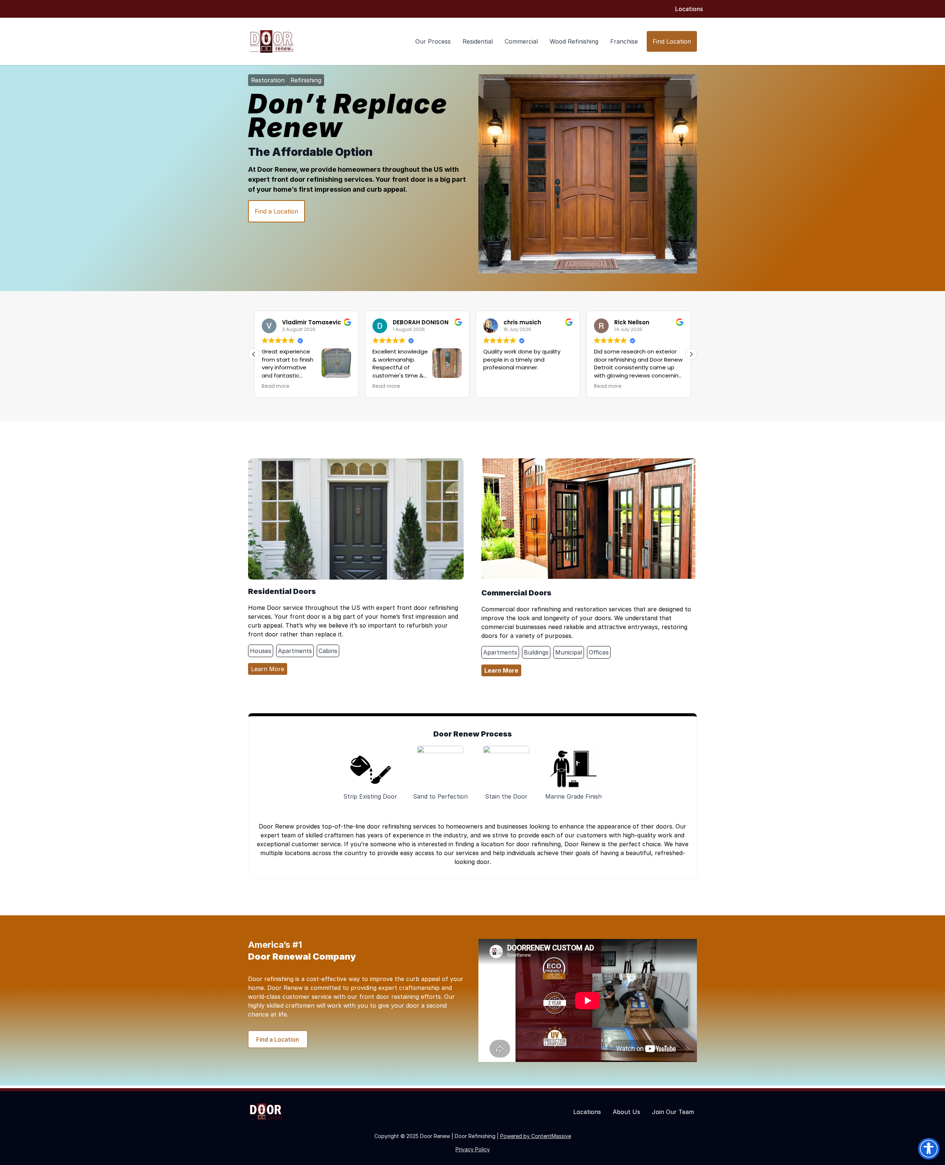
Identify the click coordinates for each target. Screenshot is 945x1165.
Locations (689, 9)
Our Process (433, 41)
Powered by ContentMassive (535, 1136)
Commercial (521, 41)
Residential (478, 41)
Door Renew (276, 169)
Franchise (624, 41)
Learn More (267, 669)
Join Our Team (673, 1112)
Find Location (672, 41)
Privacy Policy (473, 1149)
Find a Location (276, 211)
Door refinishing (270, 979)
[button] (691, 354)
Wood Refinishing (574, 41)
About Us (626, 1112)
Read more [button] (275, 386)
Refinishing (306, 80)
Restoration (268, 80)
